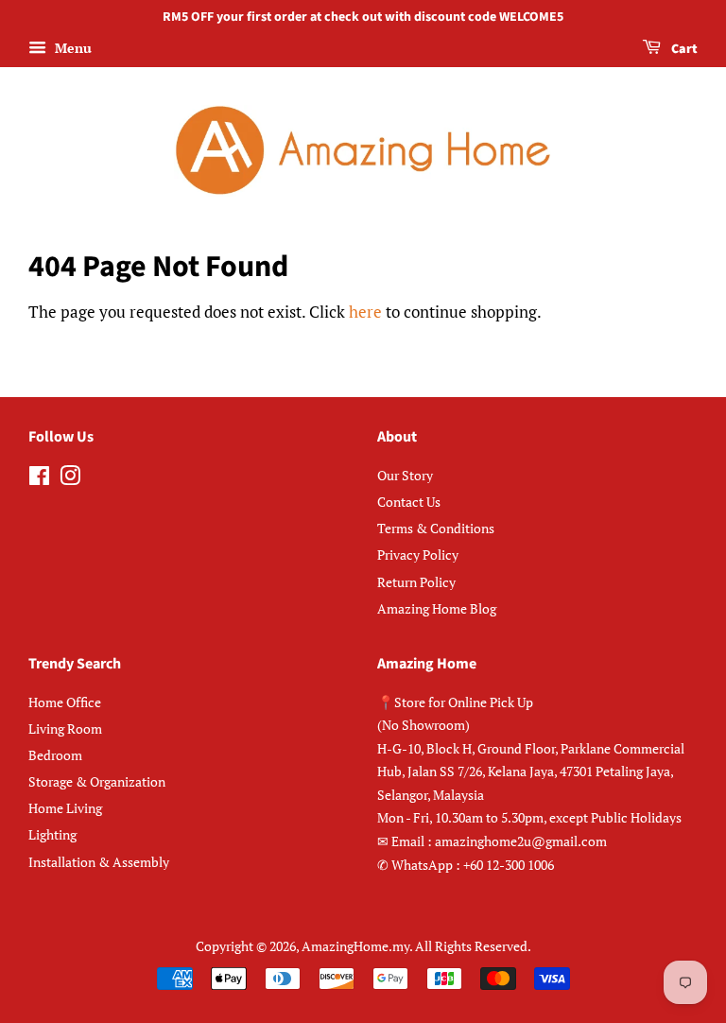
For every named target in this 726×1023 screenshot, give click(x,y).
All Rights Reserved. (473, 946)
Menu (71, 48)
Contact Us (409, 502)
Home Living (65, 808)
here (365, 311)
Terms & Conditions (435, 528)
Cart (683, 49)
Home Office (64, 702)
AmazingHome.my (355, 946)
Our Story (405, 475)
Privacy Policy (417, 555)
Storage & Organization (96, 781)
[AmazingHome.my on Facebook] (39, 479)
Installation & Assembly (98, 862)
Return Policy (416, 582)
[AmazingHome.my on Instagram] (70, 479)
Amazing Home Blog (436, 608)
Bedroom (55, 755)
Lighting (52, 834)
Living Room (65, 728)
